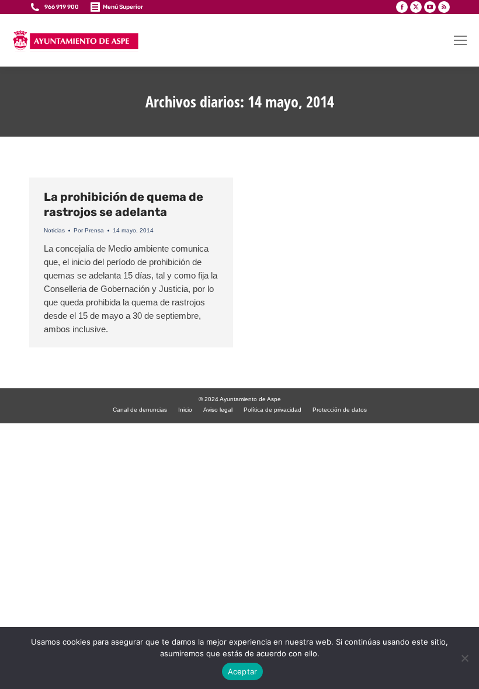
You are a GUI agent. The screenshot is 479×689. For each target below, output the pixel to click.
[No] (464, 658)
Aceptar (243, 671)
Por (89, 230)
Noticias (54, 230)
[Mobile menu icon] (460, 40)
